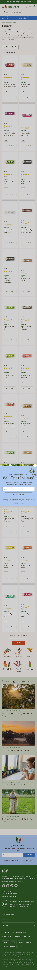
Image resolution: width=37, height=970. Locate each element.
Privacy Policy (31, 500)
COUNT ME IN (18, 495)
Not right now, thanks (18, 504)
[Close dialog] (34, 465)
